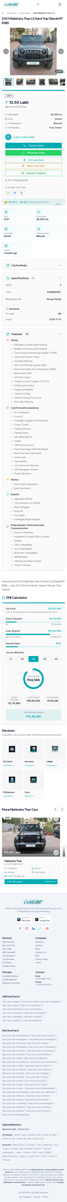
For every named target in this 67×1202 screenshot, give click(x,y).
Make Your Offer (36, 166)
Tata (39, 1145)
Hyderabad (25, 13)
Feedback (27, 1197)
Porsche (6, 1160)
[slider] (17, 622)
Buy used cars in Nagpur (37, 1073)
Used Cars (12, 13)
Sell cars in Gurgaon (11, 1001)
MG (21, 1148)
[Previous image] (6, 51)
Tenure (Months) (15, 652)
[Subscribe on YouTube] (47, 928)
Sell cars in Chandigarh (34, 1013)
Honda (15, 1148)
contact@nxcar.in (43, 978)
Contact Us (40, 952)
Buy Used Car (8, 945)
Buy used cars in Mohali (13, 1073)
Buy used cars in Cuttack (38, 1096)
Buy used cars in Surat (12, 1084)
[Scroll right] (62, 809)
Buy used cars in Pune (36, 1081)
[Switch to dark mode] (38, 4)
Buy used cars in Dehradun (43, 1062)
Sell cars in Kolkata (32, 1017)
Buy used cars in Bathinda (43, 1092)
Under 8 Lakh (34, 1135)
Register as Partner (11, 983)
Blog (37, 949)
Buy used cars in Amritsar (42, 1035)
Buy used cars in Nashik (13, 1077)
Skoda (47, 1148)
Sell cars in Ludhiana (11, 1020)
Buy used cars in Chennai (13, 1043)
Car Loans (7, 949)
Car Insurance (8, 956)
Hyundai (31, 1145)
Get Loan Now (36, 160)
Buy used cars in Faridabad (14, 1047)
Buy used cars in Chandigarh (43, 1039)
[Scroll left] (55, 809)
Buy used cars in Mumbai (38, 1054)
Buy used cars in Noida (37, 1077)
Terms (38, 962)
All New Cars (23, 1129)
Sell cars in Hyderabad (31, 1005)
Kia (56, 1145)
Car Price (11, 608)
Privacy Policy (41, 959)
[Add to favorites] (56, 818)
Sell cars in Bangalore (50, 1001)
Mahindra (48, 1145)
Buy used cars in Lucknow (38, 1066)
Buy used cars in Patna (12, 1081)
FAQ (37, 956)
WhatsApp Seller (36, 152)
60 (56, 659)
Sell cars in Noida (33, 1009)
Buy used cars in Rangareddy (15, 1114)
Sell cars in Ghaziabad (12, 1009)
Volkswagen (8, 1152)
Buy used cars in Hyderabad (41, 1051)
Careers (39, 945)
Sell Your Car (8, 942)
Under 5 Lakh (20, 1135)
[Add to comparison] (50, 818)
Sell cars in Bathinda (33, 1020)
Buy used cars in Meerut (40, 1069)
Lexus (52, 1156)
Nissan (38, 1148)
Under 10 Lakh (49, 1135)
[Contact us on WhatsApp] (40, 928)
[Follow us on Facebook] (20, 928)
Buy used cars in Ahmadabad (15, 1035)
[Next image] (61, 51)
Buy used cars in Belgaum (41, 1103)
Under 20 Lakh (24, 1138)
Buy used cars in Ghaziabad (42, 1047)
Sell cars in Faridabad (12, 1013)
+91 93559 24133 (43, 984)
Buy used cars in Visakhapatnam (40, 1088)
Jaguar (23, 1156)
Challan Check (9, 966)
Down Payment (14, 618)
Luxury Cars (39, 1138)
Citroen (27, 1152)
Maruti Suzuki (19, 1145)
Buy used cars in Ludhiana (14, 1069)
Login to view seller (24, 137)
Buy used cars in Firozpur (38, 1111)
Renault (29, 1148)
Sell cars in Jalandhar (12, 1017)
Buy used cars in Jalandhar (14, 1103)
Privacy (37, 1197)
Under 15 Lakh (8, 1138)
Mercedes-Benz (10, 1156)
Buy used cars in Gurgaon (14, 1051)
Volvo (44, 1156)
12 (11, 659)
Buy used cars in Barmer (13, 1111)
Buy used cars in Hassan (37, 1099)
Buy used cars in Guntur (13, 1099)
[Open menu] (59, 4)
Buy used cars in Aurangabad (15, 1092)
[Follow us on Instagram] (26, 928)
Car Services (8, 959)
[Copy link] (56, 852)
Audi (41, 1152)
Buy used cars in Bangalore (14, 1039)
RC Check (7, 962)
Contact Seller (36, 145)
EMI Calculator (8, 952)
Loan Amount (13, 631)
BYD (35, 1152)
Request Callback (36, 173)
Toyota (5, 1148)
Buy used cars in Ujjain (12, 1088)
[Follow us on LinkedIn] (33, 928)
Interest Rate (13, 643)
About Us (39, 942)
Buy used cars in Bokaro (13, 1096)
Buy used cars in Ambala (39, 1107)
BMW (48, 1152)
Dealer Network (9, 979)
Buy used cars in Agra (12, 1058)
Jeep (18, 1152)
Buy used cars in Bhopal (35, 1058)
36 (33, 659)
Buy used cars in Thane (35, 1084)
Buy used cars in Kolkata (13, 1054)
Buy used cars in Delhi (38, 1043)
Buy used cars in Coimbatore (15, 1062)
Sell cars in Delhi (30, 1001)
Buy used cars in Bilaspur (13, 1107)
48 (44, 659)
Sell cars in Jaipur (10, 1005)
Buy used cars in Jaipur (13, 1066)
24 (22, 659)
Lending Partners (10, 976)
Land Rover (34, 1156)
